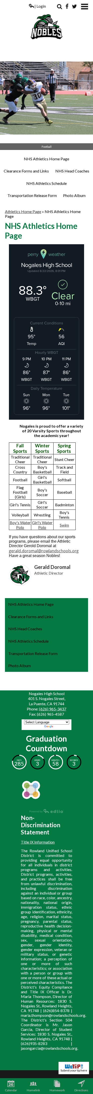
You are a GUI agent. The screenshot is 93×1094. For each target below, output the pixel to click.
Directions (81, 1090)
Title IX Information (38, 842)
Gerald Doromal (52, 567)
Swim (64, 525)
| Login (40, 6)
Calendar (11, 1090)
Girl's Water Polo (42, 525)
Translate (62, 727)
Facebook (67, 6)
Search (59, 6)
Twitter (74, 6)
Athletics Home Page (23, 211)
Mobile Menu (84, 6)
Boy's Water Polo (20, 525)
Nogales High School (46, 22)
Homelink (33, 1090)
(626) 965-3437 (52, 708)
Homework (57, 1090)
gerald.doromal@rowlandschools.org (44, 551)
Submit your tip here (74, 1070)
